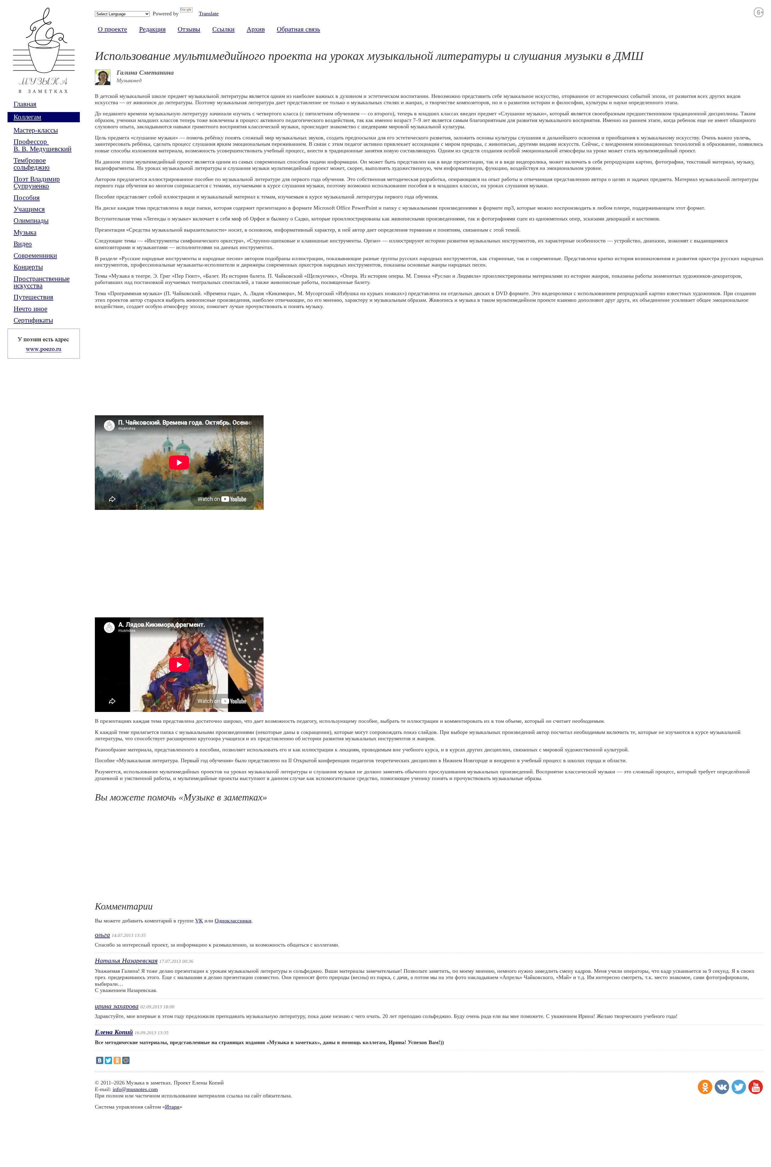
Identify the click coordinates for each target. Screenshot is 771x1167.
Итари (172, 1107)
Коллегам (27, 117)
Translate (209, 14)
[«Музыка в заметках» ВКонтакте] (722, 1087)
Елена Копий (114, 1032)
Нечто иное (30, 308)
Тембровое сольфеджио (32, 164)
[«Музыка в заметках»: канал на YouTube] (755, 1087)
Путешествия (33, 297)
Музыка (25, 232)
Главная (25, 104)
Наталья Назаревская (126, 960)
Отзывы (189, 29)
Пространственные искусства (42, 282)
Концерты (28, 267)
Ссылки (223, 29)
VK (199, 921)
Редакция (152, 29)
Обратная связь (298, 29)
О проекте (112, 29)
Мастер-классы (36, 130)
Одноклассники (233, 921)
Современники (35, 255)
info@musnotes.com (135, 1089)
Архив (256, 29)
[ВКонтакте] (99, 1060)
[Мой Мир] (126, 1060)
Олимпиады (31, 220)
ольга (102, 934)
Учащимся (29, 209)
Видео (23, 243)
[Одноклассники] (117, 1060)
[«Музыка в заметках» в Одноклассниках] (705, 1087)
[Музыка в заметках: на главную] (44, 54)
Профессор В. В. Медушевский (42, 145)
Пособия (27, 197)
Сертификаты (33, 320)
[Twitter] (108, 1060)
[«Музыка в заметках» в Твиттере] (739, 1087)
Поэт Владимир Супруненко (37, 183)
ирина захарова (117, 1006)
